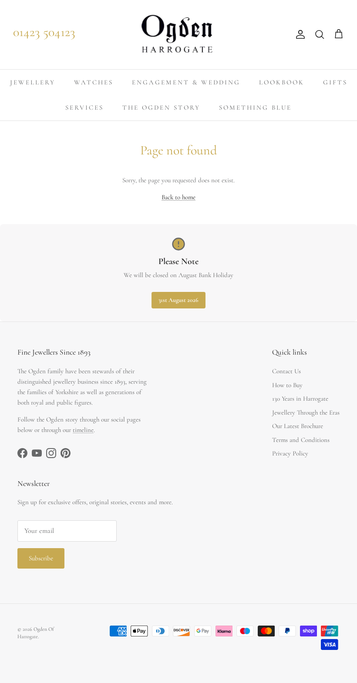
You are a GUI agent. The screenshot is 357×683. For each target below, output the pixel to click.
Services (84, 107)
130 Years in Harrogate (300, 398)
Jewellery (32, 82)
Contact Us (286, 371)
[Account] (299, 34)
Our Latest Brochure (297, 426)
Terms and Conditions (301, 440)
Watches (93, 82)
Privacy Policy (290, 453)
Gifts (335, 82)
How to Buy (287, 385)
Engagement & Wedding (186, 82)
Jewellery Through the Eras (306, 412)
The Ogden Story (161, 107)
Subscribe (41, 558)
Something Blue (255, 107)
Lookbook (281, 82)
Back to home (178, 197)
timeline (83, 430)
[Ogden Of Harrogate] (178, 34)
